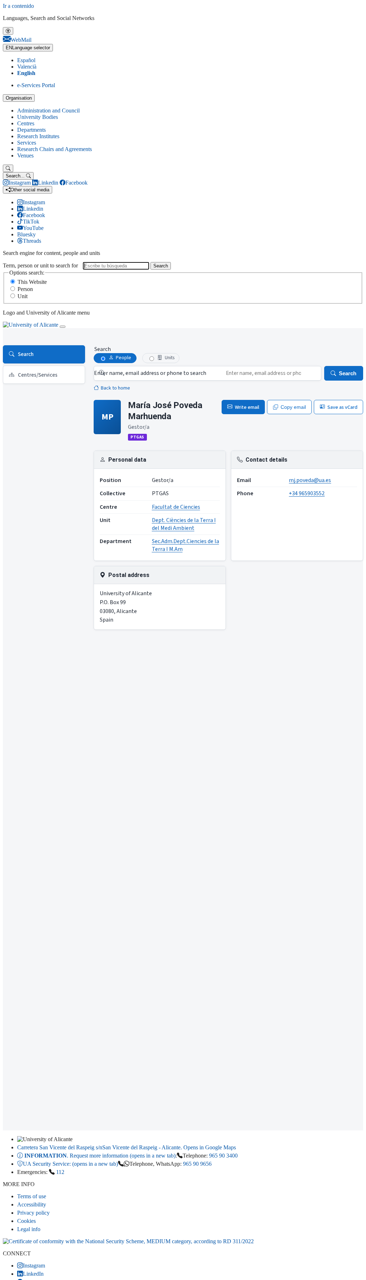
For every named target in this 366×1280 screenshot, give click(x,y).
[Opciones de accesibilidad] (8, 31)
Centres (25, 123)
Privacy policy (33, 1213)
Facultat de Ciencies (176, 507)
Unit (23, 296)
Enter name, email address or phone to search (150, 373)
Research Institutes (38, 136)
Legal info (28, 1229)
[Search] (8, 168)
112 (60, 1172)
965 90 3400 (223, 1156)
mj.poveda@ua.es (310, 480)
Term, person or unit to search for (40, 265)
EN (28, 47)
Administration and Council (48, 110)
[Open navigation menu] (62, 327)
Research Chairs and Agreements (54, 149)
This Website (32, 282)
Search (160, 265)
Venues (25, 155)
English (26, 73)
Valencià (26, 67)
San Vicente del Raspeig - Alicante (126, 1147)
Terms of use (31, 1196)
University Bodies (37, 117)
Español (26, 60)
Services (26, 143)
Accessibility (31, 1204)
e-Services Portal (36, 85)
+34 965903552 (307, 493)
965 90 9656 (197, 1164)
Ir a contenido (18, 6)
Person (25, 289)
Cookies (26, 1221)
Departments (31, 130)
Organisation (19, 98)
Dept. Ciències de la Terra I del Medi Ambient (184, 524)
